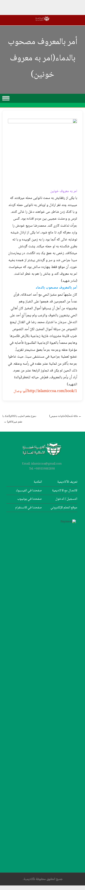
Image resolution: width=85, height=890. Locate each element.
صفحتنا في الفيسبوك (29, 490)
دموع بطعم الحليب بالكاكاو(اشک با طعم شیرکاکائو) (19, 419)
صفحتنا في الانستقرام (28, 507)
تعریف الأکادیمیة (67, 482)
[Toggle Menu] (6, 98)
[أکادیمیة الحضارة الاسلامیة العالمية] (42, 22)
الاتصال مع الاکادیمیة (64, 490)
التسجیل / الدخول (66, 499)
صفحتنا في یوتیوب (29, 499)
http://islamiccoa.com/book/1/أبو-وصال (45, 391)
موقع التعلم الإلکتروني (64, 507)
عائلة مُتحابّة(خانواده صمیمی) (65, 416)
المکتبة (38, 482)
